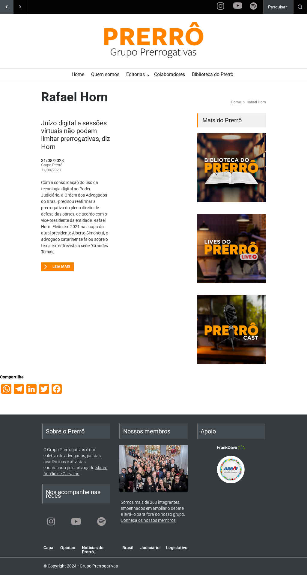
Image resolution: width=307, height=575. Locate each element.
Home (78, 74)
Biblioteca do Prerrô (212, 74)
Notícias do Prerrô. (92, 549)
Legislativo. (177, 547)
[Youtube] (76, 521)
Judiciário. (150, 547)
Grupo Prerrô (51, 165)
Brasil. (128, 547)
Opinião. (68, 547)
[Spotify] (101, 521)
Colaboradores (169, 74)
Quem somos (105, 74)
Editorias (135, 74)
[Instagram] (51, 521)
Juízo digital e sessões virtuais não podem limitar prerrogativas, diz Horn (75, 135)
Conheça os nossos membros (148, 520)
